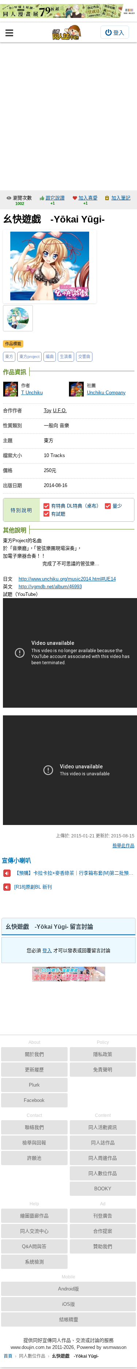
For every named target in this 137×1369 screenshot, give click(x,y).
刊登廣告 (102, 1215)
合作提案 (102, 1231)
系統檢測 (34, 1262)
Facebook (34, 1100)
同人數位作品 (102, 1173)
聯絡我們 (34, 1127)
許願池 (34, 1158)
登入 (118, 33)
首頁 (8, 1356)
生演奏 (66, 356)
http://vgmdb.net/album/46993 (50, 586)
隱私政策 (102, 1054)
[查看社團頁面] (76, 389)
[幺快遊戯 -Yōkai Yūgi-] (49, 266)
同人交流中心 (34, 1231)
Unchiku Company (106, 392)
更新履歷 (34, 1069)
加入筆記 (120, 198)
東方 (9, 356)
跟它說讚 (55, 198)
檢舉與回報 (34, 1142)
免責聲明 (102, 1069)
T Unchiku (32, 392)
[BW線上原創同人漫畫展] (68, 11)
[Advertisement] (68, 114)
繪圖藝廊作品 (34, 1215)
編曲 (50, 356)
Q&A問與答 (34, 1246)
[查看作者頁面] (10, 389)
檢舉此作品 (123, 845)
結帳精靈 (68, 1319)
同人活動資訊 (102, 1127)
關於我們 (34, 1054)
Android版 (68, 1289)
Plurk (34, 1085)
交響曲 (84, 356)
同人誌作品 (103, 1142)
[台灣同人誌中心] (67, 32)
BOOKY (102, 1188)
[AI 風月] (68, 977)
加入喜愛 (88, 198)
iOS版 (68, 1304)
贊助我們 (102, 1246)
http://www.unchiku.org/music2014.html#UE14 (67, 579)
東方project (29, 356)
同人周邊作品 (102, 1158)
